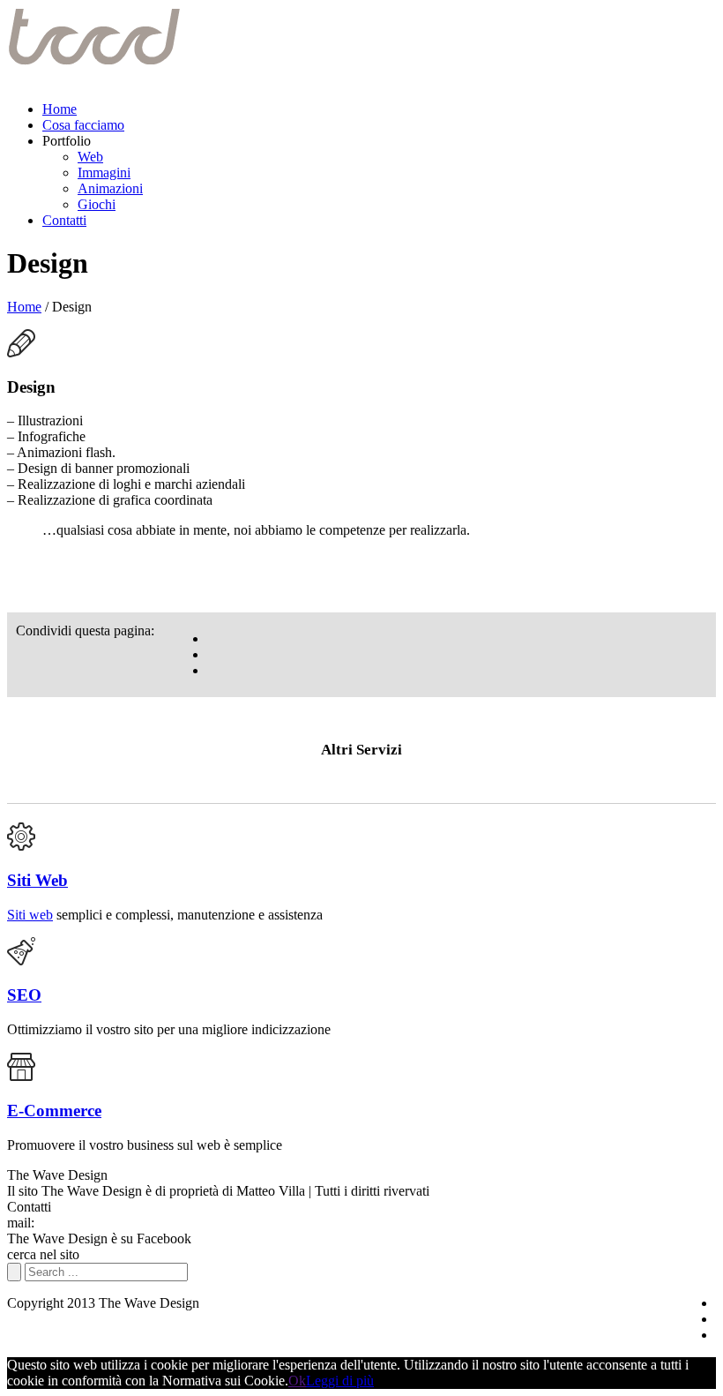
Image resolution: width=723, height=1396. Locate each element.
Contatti (64, 220)
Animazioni (110, 188)
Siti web (30, 914)
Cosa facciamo (83, 124)
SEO (24, 995)
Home (59, 108)
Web (90, 156)
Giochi (97, 204)
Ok (297, 1380)
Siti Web (37, 880)
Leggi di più (340, 1380)
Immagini (104, 172)
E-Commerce (54, 1110)
